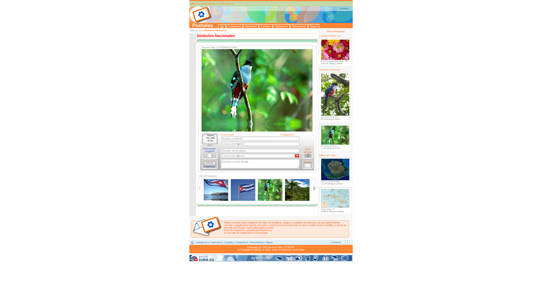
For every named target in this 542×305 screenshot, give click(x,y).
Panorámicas (257, 242)
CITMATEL (289, 247)
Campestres (242, 242)
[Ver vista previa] (307, 153)
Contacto (344, 8)
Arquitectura (202, 242)
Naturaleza (216, 242)
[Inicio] (222, 26)
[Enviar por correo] (307, 164)
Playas (269, 242)
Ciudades (229, 242)
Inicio (201, 30)
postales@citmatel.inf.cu (259, 230)
